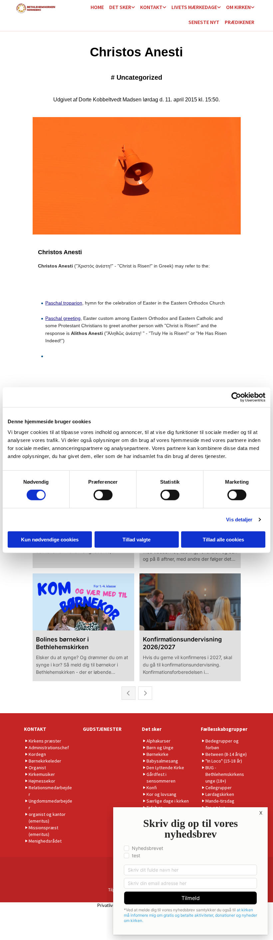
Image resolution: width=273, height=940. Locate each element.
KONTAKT (35, 729)
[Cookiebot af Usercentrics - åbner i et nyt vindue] (236, 397)
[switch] (103, 495)
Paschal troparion (63, 303)
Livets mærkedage (194, 7)
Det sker (120, 7)
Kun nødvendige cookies (50, 539)
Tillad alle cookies (223, 539)
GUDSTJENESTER (102, 729)
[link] (122, 7)
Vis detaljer (239, 519)
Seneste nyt (203, 22)
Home (97, 7)
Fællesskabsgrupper (224, 729)
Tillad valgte (136, 539)
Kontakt (151, 7)
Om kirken (238, 7)
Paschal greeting (63, 318)
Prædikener (239, 22)
